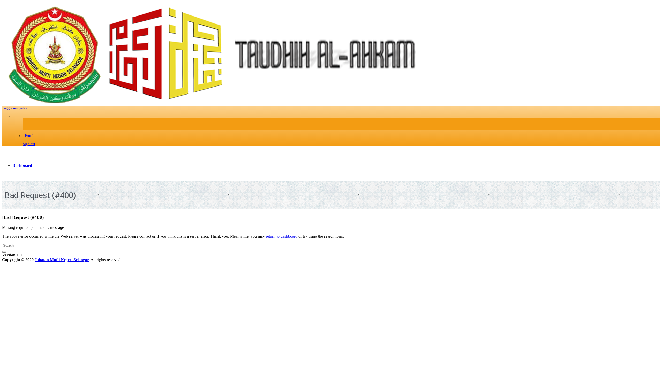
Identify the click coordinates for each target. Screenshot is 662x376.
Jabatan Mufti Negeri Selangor (62, 259)
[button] (15, 108)
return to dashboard (281, 236)
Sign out (29, 144)
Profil (29, 136)
